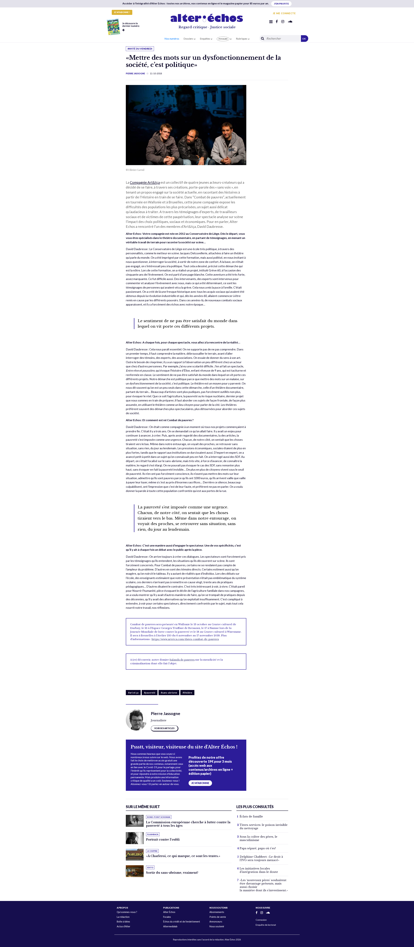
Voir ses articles (164, 728)
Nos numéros (171, 38)
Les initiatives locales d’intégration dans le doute (259, 870)
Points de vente (217, 916)
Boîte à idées (123, 921)
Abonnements (216, 912)
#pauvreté (149, 692)
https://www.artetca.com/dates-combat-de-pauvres (185, 639)
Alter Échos (169, 912)
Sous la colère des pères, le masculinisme (258, 838)
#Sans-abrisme (169, 692)
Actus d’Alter (123, 926)
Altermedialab (170, 926)
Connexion (261, 919)
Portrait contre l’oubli (163, 839)
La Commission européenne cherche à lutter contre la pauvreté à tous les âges (188, 824)
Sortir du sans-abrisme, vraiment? (172, 872)
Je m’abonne (200, 783)
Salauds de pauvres (182, 659)
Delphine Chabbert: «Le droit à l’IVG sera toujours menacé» (261, 858)
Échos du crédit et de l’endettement (181, 921)
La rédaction (123, 916)
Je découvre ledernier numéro (130, 24)
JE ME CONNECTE (284, 13)
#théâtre (187, 692)
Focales (167, 916)
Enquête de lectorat (266, 924)
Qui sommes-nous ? (127, 912)
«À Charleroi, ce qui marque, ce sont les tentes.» (183, 856)
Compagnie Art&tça (145, 182)
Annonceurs (215, 921)
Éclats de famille (251, 816)
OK (304, 38)
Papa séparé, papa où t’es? (258, 848)
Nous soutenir (216, 926)
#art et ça (133, 692)
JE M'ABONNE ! (122, 12)
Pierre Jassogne (135, 73)
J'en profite (281, 3)
